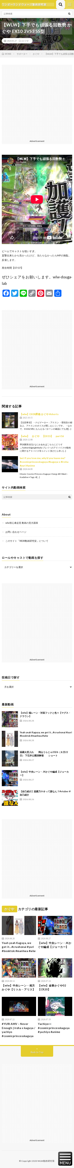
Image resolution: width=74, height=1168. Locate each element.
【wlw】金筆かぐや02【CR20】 (52, 987)
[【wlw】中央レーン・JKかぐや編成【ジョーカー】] (10, 778)
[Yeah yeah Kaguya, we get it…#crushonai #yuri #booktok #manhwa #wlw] (10, 739)
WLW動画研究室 (46, 1161)
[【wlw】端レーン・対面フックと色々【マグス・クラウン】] (10, 719)
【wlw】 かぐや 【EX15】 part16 (42, 436)
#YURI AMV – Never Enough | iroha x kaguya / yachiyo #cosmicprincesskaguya (18, 1030)
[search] (69, 13)
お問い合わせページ (15, 531)
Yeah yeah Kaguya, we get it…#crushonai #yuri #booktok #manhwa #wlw (19, 947)
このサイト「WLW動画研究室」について (26, 540)
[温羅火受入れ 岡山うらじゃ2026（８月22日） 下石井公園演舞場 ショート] (10, 758)
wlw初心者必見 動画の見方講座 (21, 522)
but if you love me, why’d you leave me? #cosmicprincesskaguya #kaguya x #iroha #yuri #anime (44, 462)
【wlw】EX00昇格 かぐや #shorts (39, 414)
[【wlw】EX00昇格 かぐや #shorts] (10, 420)
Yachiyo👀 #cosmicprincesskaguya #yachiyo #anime (54, 1027)
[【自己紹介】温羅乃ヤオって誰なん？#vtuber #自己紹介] (10, 798)
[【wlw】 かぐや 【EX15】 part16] (10, 442)
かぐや (25, 41)
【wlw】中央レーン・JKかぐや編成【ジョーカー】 (54, 945)
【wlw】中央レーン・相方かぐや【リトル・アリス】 (18, 987)
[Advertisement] (37, 101)
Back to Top (37, 1052)
